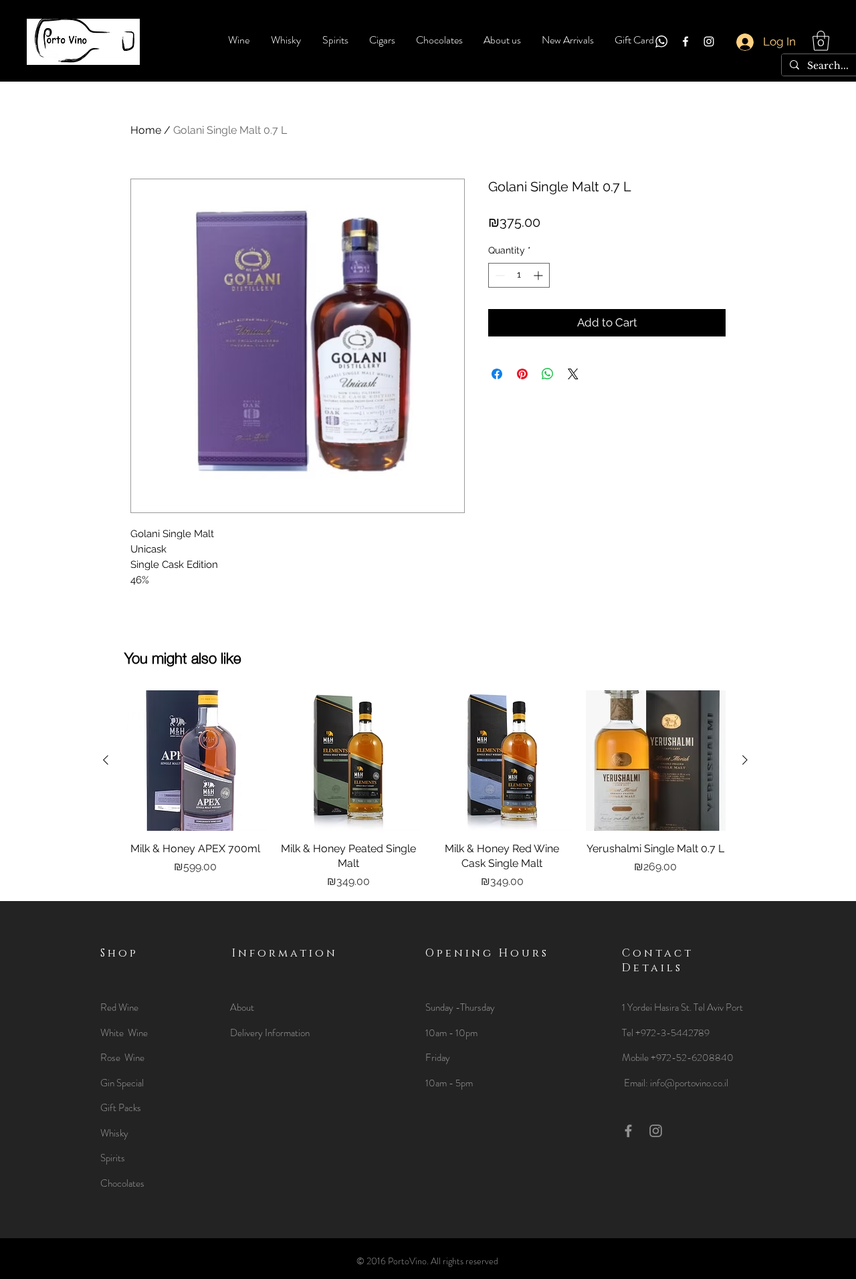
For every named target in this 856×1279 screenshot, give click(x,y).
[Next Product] (745, 760)
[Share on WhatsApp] (548, 374)
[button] (821, 41)
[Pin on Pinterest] (522, 374)
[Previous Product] (106, 760)
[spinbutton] (519, 275)
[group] (425, 790)
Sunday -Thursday (460, 1007)
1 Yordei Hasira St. (657, 1007)
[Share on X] (573, 374)
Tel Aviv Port (718, 1007)
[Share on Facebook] (497, 374)
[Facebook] (685, 41)
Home (145, 130)
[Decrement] (498, 275)
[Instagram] (709, 41)
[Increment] (539, 275)
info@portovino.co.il (689, 1083)
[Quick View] (195, 760)
